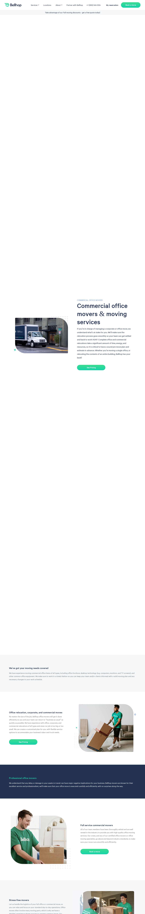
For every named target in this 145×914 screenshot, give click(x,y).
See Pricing (91, 367)
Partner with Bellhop (74, 5)
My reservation (112, 5)
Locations (47, 5)
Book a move (131, 5)
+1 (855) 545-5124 (93, 5)
